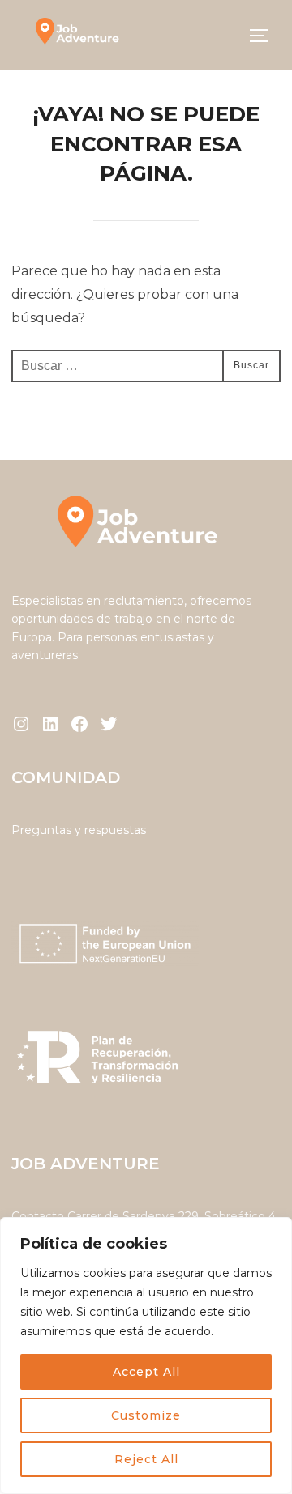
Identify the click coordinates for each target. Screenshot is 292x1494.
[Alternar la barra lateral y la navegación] (264, 35)
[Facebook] (79, 724)
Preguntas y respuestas (78, 830)
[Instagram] (21, 724)
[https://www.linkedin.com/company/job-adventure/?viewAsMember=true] (50, 724)
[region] (146, 1355)
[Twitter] (108, 724)
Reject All (146, 1459)
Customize (146, 1415)
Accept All (146, 1371)
